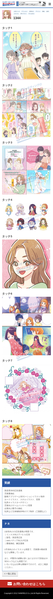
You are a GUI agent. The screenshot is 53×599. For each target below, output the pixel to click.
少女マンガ (17, 11)
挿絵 (43, 11)
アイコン (38, 11)
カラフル (16, 13)
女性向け (31, 11)
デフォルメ (24, 11)
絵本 (47, 11)
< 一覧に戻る (10, 573)
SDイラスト (23, 13)
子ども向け (31, 13)
